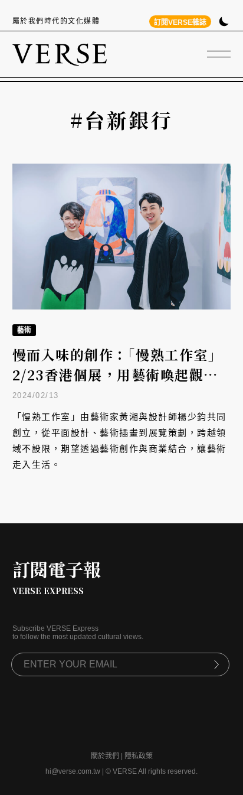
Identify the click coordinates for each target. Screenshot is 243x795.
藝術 (24, 330)
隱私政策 (138, 756)
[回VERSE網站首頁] (59, 54)
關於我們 (105, 756)
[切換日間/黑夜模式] (224, 23)
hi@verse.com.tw (72, 771)
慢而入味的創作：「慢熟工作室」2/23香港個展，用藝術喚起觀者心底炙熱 (117, 375)
